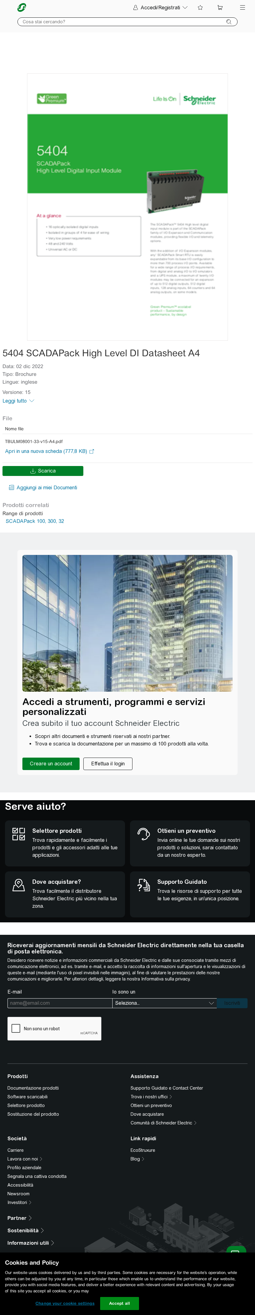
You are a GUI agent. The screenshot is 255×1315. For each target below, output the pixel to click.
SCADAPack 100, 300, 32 (35, 521)
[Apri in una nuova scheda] (46, 451)
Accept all (119, 1303)
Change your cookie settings (65, 1303)
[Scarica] (127, 207)
